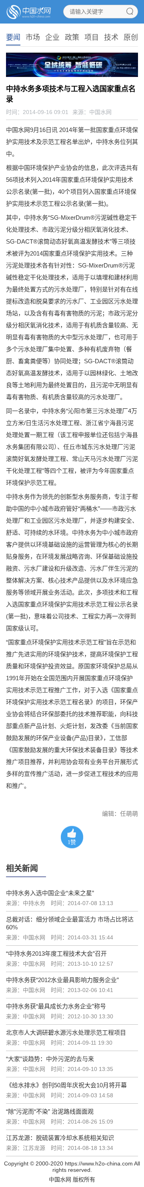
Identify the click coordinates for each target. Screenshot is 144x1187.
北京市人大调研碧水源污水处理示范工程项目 (66, 1032)
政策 (72, 37)
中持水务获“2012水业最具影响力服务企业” (62, 979)
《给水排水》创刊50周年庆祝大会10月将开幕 (66, 1085)
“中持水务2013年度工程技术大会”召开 (56, 953)
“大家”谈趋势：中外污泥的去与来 (50, 1058)
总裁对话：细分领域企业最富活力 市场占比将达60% (70, 923)
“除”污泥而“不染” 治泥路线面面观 (50, 1111)
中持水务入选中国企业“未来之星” (50, 893)
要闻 (13, 37)
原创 (131, 37)
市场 (33, 37)
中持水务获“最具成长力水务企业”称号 (56, 1006)
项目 (91, 37)
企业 (52, 37)
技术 (111, 37)
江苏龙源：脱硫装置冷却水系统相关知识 (60, 1137)
